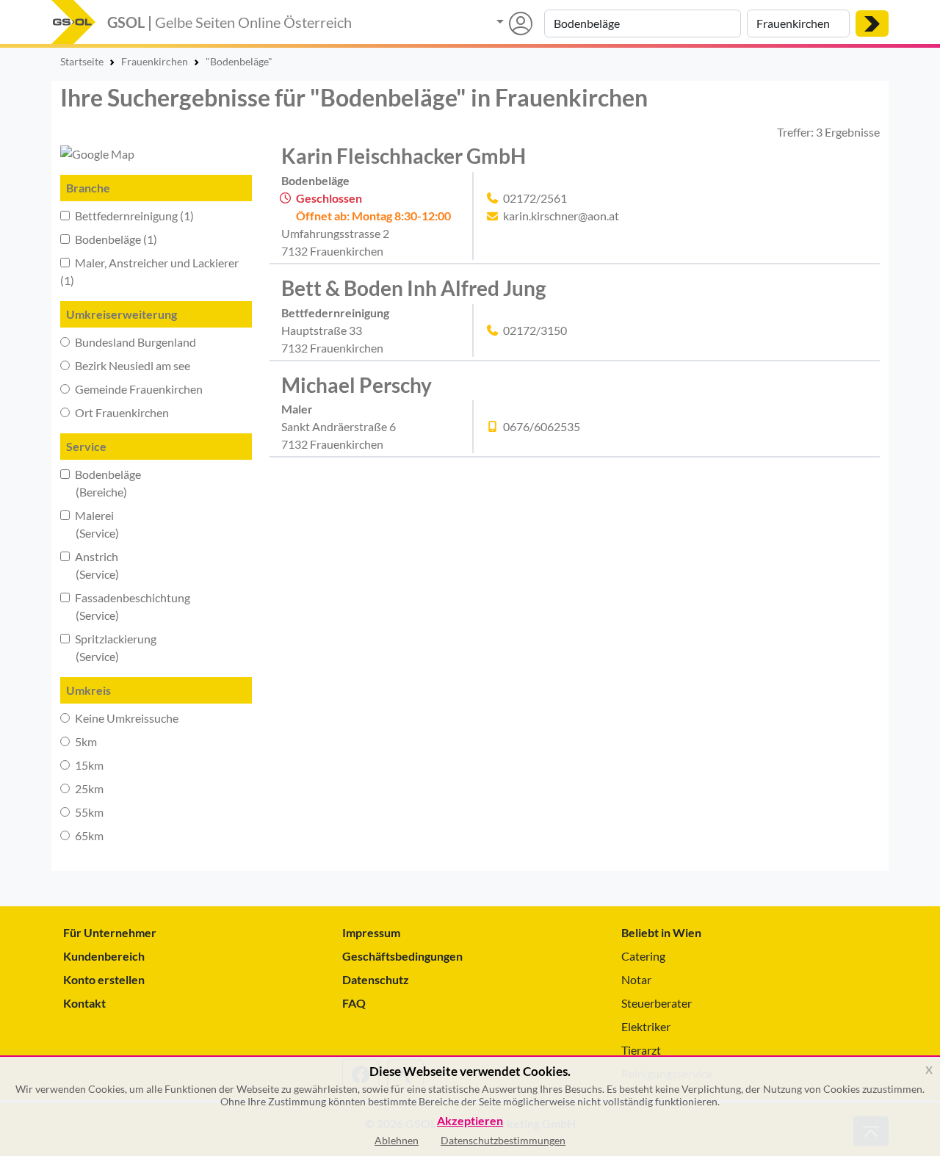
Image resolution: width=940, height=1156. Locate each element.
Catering (643, 956)
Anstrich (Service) (89, 565)
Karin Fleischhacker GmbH (403, 155)
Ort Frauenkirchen (121, 412)
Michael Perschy (356, 384)
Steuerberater (656, 1003)
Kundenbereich (104, 956)
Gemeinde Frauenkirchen (138, 389)
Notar (636, 979)
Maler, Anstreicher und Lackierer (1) (149, 271)
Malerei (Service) (89, 524)
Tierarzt (641, 1050)
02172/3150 (535, 330)
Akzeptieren (470, 1121)
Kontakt (84, 1003)
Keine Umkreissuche (125, 718)
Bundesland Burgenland (134, 342)
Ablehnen (397, 1140)
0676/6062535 (541, 426)
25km (88, 788)
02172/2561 (535, 198)
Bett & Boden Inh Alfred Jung (413, 287)
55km (88, 812)
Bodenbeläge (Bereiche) (100, 483)
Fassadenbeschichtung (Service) (125, 606)
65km (88, 835)
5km (85, 741)
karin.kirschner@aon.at (561, 216)
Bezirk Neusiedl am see (131, 365)
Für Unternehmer (109, 932)
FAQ (354, 1003)
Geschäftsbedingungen (402, 956)
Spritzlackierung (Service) (108, 647)
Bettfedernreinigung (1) (133, 216)
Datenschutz (375, 979)
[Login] (514, 23)
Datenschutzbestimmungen (503, 1140)
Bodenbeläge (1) (115, 239)
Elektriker (645, 1026)
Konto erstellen (104, 979)
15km (88, 765)
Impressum (371, 932)
